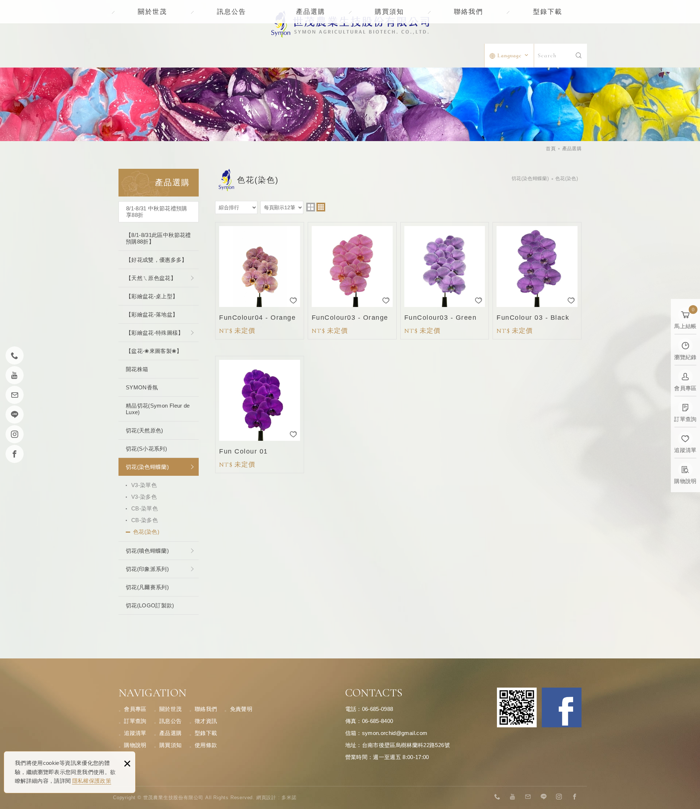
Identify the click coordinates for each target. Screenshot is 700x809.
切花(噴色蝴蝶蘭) (147, 551)
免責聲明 (241, 709)
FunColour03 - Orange (352, 280)
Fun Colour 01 (259, 414)
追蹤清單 (135, 733)
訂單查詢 (135, 721)
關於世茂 (152, 11)
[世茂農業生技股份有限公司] (350, 24)
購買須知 (389, 11)
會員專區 (135, 709)
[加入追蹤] (293, 300)
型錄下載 (547, 11)
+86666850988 (497, 797)
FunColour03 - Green (445, 280)
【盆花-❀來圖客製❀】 (154, 351)
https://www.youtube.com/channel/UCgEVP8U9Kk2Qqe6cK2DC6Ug (513, 797)
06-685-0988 (377, 709)
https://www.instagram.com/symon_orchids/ (559, 797)
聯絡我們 (468, 11)
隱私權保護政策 (91, 781)
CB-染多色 (144, 520)
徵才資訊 (206, 721)
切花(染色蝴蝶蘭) (147, 467)
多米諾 (288, 797)
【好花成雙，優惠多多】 (156, 260)
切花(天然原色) (144, 430)
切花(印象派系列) (147, 569)
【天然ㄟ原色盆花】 (151, 278)
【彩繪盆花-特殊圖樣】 (155, 333)
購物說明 (135, 745)
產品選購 (310, 11)
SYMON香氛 (142, 387)
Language (509, 55)
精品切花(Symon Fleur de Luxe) (158, 408)
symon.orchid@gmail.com (395, 733)
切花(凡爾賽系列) (147, 587)
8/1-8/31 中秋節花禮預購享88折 (156, 211)
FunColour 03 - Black (537, 280)
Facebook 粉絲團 (562, 707)
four (320, 207)
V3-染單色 (144, 485)
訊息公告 (231, 11)
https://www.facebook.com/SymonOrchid (574, 797)
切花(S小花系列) (146, 449)
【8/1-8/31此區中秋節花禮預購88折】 (158, 238)
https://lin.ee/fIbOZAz (543, 797)
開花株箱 (137, 369)
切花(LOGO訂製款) (150, 605)
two (310, 207)
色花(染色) (146, 532)
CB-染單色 (144, 508)
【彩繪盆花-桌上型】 (152, 296)
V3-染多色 (144, 497)
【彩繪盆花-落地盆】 (152, 314)
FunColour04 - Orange (259, 280)
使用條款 (206, 745)
